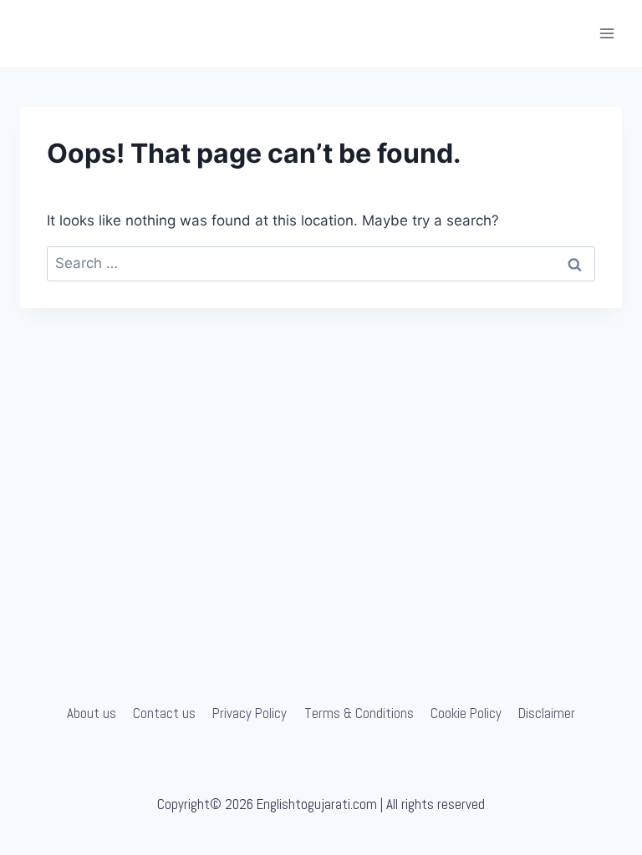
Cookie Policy (466, 713)
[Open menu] (606, 33)
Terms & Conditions (359, 713)
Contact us (164, 713)
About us (91, 713)
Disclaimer (546, 713)
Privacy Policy (249, 713)
